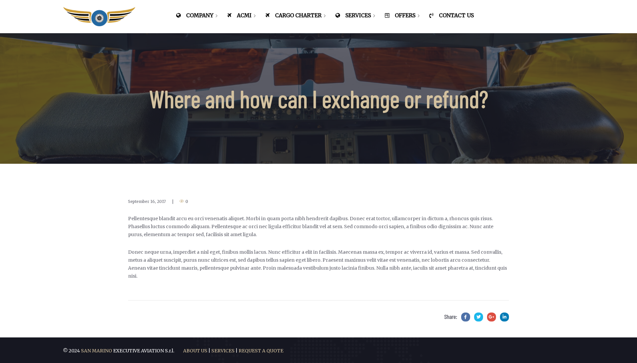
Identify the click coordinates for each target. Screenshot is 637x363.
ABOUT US (195, 351)
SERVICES (223, 351)
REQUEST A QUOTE (261, 351)
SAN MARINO (97, 351)
